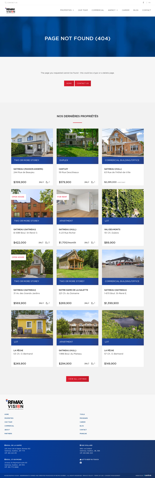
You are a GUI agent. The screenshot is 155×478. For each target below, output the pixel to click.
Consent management (112, 475)
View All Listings (77, 379)
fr (149, 3)
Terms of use (98, 475)
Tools (82, 414)
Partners (8, 433)
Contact (146, 10)
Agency (112, 10)
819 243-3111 (12, 453)
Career (125, 10)
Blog (135, 10)
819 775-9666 (13, 467)
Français (83, 433)
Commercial (98, 10)
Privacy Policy (88, 475)
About (7, 429)
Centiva (147, 475)
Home (69, 83)
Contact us (12, 3)
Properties (66, 10)
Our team (83, 10)
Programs (84, 418)
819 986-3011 (88, 453)
